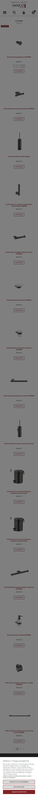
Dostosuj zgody (19, 787)
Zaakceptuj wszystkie (19, 792)
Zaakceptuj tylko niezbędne (19, 782)
